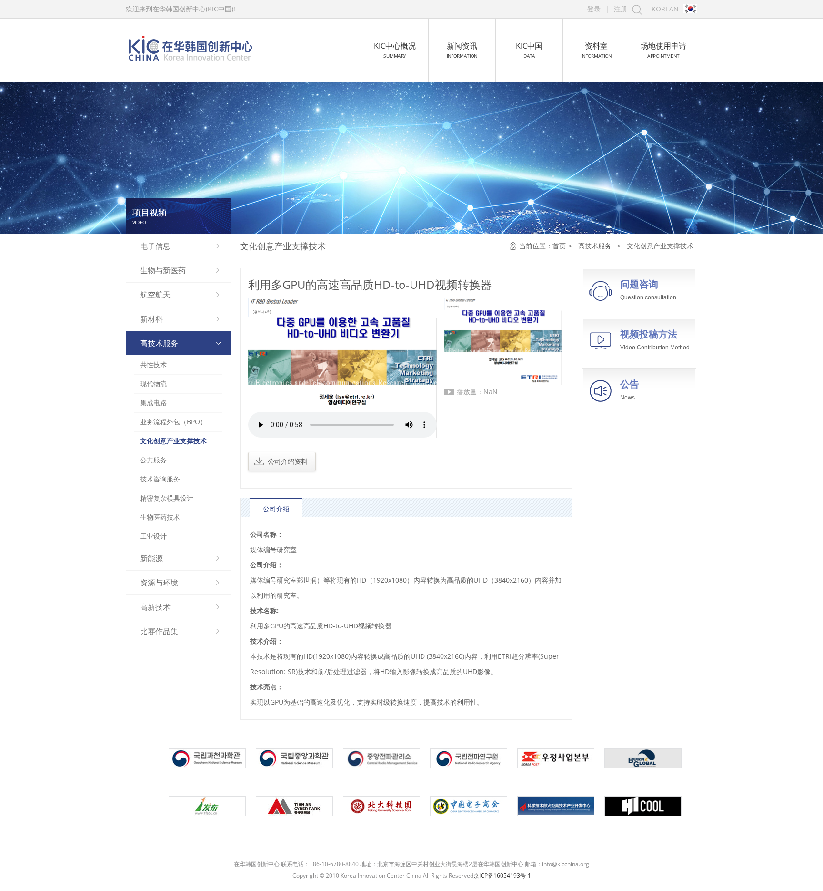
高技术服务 (159, 343)
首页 (559, 245)
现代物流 (153, 383)
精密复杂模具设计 (166, 497)
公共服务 (153, 459)
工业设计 (153, 536)
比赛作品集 (159, 631)
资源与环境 (159, 582)
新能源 (151, 558)
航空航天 (155, 294)
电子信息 (155, 246)
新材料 (151, 319)
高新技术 (155, 607)
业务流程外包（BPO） (173, 421)
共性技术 (153, 364)
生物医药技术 (160, 517)
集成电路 (153, 402)
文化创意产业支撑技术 (173, 440)
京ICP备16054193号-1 (502, 875)
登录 (594, 8)
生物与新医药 (163, 270)
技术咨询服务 (160, 478)
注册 (620, 8)
